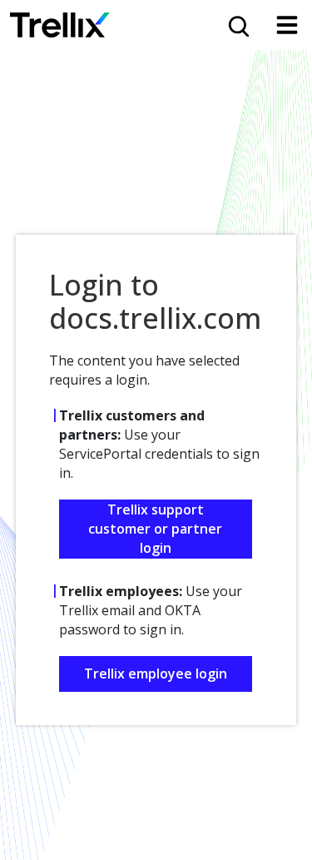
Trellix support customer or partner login (155, 528)
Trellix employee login (155, 673)
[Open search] (237, 24)
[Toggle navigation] (287, 24)
